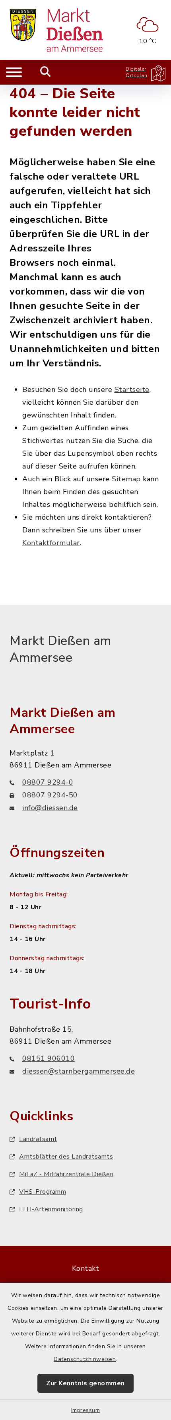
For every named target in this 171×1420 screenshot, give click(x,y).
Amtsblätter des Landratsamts (66, 1156)
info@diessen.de (50, 808)
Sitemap (126, 479)
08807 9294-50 (50, 795)
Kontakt (85, 1268)
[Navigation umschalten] (14, 72)
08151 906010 (48, 1058)
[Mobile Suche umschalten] (45, 72)
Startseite (132, 389)
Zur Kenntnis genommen (85, 1383)
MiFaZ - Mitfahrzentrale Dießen (66, 1174)
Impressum (85, 1410)
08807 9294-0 (47, 782)
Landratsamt (38, 1139)
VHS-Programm (42, 1191)
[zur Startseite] (56, 30)
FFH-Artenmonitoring (51, 1209)
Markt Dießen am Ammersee (60, 649)
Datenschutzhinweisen (85, 1359)
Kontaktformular (51, 543)
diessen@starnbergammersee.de (78, 1071)
